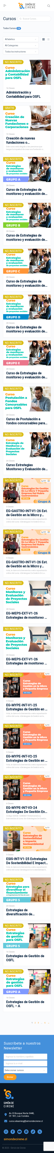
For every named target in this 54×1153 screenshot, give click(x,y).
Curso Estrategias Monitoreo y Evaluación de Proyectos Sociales (25, 467)
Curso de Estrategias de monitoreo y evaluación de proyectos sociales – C (25, 283)
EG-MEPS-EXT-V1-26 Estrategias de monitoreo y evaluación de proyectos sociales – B (26, 661)
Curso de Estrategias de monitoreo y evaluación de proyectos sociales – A (25, 192)
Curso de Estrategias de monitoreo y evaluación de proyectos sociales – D (25, 329)
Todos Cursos (11, 28)
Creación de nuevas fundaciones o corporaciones (20, 140)
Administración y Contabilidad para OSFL (23, 94)
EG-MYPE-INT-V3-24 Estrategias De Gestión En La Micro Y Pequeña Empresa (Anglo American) (26, 810)
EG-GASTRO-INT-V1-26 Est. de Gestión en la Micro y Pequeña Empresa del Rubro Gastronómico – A (27, 513)
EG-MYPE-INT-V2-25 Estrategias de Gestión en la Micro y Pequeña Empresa (27, 758)
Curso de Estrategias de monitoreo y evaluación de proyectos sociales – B (25, 237)
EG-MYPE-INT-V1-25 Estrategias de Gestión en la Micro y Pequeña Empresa (27, 707)
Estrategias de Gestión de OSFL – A (25, 1004)
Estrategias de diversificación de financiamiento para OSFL (25, 912)
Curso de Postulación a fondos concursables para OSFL (25, 421)
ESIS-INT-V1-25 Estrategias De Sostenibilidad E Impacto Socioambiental (26, 861)
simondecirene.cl (15, 1139)
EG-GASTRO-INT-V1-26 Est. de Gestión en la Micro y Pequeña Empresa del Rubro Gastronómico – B (27, 564)
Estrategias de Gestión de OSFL (25, 958)
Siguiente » (49, 1023)
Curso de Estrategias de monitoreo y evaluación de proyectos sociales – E (25, 375)
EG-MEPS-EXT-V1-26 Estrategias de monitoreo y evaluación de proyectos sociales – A (26, 615)
